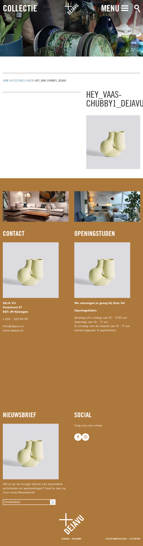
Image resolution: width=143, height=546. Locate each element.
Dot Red (137, 539)
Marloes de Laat (119, 539)
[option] (71, 28)
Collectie (20, 9)
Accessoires (18, 80)
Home (6, 80)
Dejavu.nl (65, 539)
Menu (110, 9)
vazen (30, 80)
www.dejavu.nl (13, 330)
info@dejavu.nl (13, 326)
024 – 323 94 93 (16, 319)
